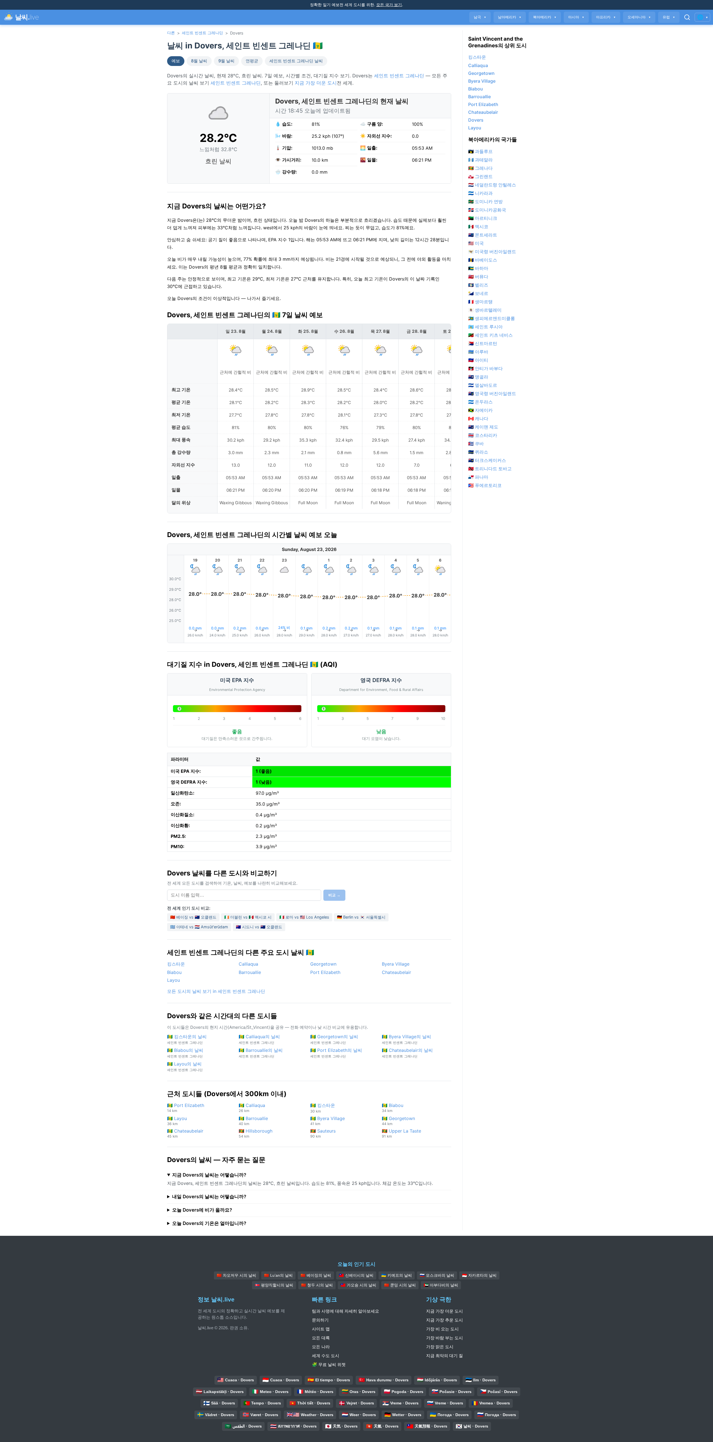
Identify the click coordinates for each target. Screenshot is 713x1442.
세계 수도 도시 (325, 1355)
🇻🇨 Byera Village (327, 1121)
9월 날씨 (226, 60)
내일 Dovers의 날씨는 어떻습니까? (209, 1196)
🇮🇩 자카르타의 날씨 (479, 1275)
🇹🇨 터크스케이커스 (487, 460)
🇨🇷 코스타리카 (482, 435)
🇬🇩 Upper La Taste (401, 1133)
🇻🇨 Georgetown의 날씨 (334, 1039)
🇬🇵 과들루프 (480, 151)
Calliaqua (248, 964)
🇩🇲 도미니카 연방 (485, 201)
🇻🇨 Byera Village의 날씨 (406, 1039)
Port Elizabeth (325, 972)
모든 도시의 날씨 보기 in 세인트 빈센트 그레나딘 (216, 991)
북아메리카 (544, 17)
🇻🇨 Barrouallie (253, 1121)
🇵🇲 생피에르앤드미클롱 (491, 318)
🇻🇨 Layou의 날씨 (185, 1066)
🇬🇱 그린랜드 (480, 176)
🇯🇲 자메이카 (480, 410)
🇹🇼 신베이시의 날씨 (356, 1275)
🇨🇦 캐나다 (478, 418)
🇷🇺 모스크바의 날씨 (437, 1275)
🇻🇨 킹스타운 (322, 1108)
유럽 (669, 17)
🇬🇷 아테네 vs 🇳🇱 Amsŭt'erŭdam (199, 926)
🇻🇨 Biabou (392, 1108)
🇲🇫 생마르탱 (480, 301)
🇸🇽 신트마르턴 (482, 343)
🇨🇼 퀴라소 (478, 452)
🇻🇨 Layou (177, 1121)
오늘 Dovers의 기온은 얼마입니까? (209, 1223)
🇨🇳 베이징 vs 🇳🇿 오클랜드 (193, 917)
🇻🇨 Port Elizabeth (185, 1108)
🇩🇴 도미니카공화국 (487, 210)
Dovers (476, 120)
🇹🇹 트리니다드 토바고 (490, 468)
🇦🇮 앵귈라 (478, 377)
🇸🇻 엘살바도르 (482, 385)
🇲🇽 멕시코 (478, 226)
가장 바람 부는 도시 (444, 1337)
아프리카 (606, 17)
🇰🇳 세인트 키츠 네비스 (490, 335)
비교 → (334, 895)
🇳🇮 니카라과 (480, 193)
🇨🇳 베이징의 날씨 (316, 1275)
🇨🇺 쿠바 (476, 443)
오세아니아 (639, 17)
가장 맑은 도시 (439, 1346)
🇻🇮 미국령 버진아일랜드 (492, 251)
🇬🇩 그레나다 (480, 168)
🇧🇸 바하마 (478, 268)
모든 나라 (321, 1346)
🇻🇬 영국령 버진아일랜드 (492, 393)
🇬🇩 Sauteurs (323, 1133)
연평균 (252, 60)
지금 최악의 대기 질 (444, 1355)
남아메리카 (509, 17)
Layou (173, 980)
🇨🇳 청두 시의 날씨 (317, 1285)
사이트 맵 (321, 1329)
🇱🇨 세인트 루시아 (485, 326)
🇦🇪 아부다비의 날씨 (441, 1285)
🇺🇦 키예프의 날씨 (396, 1275)
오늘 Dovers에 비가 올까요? (202, 1210)
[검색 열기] (687, 17)
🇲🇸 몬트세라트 (482, 235)
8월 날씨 (199, 60)
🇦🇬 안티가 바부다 (485, 368)
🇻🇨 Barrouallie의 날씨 (261, 1052)
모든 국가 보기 (389, 4)
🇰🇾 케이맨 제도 (483, 427)
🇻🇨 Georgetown (398, 1121)
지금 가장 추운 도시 (444, 1320)
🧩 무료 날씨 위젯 (329, 1364)
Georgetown (323, 964)
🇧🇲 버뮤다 (478, 276)
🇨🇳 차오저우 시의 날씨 (236, 1275)
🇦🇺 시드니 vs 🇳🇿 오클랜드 (259, 926)
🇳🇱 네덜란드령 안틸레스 (492, 185)
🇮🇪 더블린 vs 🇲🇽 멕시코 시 (248, 917)
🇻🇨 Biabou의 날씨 (185, 1052)
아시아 (576, 17)
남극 (480, 17)
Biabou (174, 972)
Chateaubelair (396, 972)
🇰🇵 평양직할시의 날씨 (274, 1285)
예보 (176, 60)
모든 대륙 (321, 1337)
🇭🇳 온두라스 (480, 402)
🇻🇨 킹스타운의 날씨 (187, 1039)
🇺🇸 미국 (476, 243)
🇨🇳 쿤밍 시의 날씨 (400, 1285)
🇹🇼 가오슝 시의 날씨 (358, 1285)
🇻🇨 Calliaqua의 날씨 (259, 1039)
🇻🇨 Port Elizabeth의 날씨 (336, 1052)
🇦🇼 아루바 (478, 352)
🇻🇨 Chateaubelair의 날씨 (407, 1052)
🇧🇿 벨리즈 (478, 285)
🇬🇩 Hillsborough (255, 1133)
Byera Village (395, 964)
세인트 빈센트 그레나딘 (202, 32)
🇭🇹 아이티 (478, 360)
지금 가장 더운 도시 (316, 83)
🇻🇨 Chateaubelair (185, 1133)
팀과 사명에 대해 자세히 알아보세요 (345, 1311)
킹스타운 (176, 964)
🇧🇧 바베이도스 (482, 260)
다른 (171, 32)
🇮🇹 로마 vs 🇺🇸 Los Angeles (304, 917)
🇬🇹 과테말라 (480, 160)
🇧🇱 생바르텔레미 (485, 310)
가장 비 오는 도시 (442, 1329)
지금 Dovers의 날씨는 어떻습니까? (209, 1175)
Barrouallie (250, 972)
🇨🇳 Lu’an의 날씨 (278, 1275)
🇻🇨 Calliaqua (252, 1108)
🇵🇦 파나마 (478, 477)
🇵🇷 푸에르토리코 (485, 485)
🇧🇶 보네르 (478, 293)
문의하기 (320, 1320)
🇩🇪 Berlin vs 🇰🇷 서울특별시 (361, 917)
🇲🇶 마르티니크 (482, 218)
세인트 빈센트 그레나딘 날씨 (296, 60)
